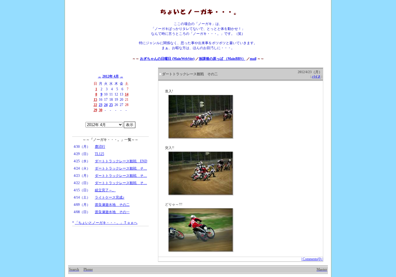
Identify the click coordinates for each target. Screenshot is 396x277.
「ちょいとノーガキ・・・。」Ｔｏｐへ (106, 223)
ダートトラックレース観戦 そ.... (121, 168)
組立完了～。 (105, 190)
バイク (316, 76)
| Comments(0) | (312, 259)
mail (253, 59)
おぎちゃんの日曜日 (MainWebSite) (167, 59)
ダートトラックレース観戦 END (121, 161)
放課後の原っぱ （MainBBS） (222, 59)
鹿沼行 (100, 147)
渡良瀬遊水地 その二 (112, 205)
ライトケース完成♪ (109, 197)
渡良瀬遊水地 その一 (112, 212)
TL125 (99, 154)
